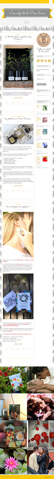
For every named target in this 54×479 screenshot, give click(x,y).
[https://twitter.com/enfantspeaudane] (42, 62)
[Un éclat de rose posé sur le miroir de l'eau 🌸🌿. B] (13, 460)
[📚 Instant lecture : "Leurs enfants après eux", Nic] (13, 406)
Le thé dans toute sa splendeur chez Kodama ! (18, 38)
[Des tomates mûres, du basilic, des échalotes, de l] (40, 433)
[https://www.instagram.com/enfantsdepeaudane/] (45, 62)
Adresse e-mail (40, 79)
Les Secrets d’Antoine (27, 171)
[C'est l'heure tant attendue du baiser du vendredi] (40, 379)
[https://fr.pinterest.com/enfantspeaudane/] (49, 62)
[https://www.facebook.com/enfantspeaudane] (38, 62)
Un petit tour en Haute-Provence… (18, 118)
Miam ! (18, 34)
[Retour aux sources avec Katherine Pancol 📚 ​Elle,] (13, 379)
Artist (10, 329)
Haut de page (48, 477)
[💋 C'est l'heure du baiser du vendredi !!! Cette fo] (40, 406)
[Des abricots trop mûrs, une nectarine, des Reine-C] (13, 433)
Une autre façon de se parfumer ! (18, 206)
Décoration (20, 116)
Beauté (15, 116)
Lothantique (19, 147)
